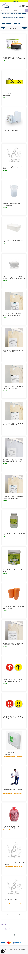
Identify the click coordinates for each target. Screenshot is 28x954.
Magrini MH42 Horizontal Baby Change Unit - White (13, 753)
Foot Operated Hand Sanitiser (12, 789)
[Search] (26, 10)
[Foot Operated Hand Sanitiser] (14, 777)
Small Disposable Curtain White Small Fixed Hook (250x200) (13, 460)
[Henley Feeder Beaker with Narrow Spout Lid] (14, 191)
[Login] (20, 5)
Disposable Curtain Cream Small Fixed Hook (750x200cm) (13, 497)
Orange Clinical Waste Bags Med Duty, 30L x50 (13, 607)
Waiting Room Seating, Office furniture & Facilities (14, 17)
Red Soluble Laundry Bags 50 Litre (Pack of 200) (12, 827)
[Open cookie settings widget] (3, 951)
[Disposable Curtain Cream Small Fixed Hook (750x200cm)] (14, 484)
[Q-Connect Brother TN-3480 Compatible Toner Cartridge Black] (14, 44)
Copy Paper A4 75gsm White (12, 130)
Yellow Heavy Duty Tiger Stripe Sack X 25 (13, 167)
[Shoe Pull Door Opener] (14, 887)
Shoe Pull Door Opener (10, 899)
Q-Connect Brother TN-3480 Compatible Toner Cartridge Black (14, 57)
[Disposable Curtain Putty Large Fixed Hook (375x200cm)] (14, 374)
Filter (3, 28)
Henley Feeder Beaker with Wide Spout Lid (13, 863)
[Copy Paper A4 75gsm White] (14, 118)
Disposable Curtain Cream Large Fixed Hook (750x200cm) (13, 424)
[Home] (27, 5)
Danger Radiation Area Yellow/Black (10, 94)
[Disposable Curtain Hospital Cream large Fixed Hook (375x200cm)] (14, 301)
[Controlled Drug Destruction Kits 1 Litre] (14, 520)
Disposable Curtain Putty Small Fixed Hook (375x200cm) (13, 643)
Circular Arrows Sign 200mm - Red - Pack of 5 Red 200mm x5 (13, 680)
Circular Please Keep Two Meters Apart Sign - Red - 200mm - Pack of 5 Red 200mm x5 (14, 717)
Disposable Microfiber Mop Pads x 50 (13, 241)
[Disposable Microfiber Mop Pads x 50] (14, 227)
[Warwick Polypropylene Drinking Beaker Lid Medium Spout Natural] (14, 264)
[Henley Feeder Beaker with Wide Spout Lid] (14, 850)
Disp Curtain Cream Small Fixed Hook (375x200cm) (13, 350)
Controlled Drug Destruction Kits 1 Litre (14, 534)
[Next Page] (19, 914)
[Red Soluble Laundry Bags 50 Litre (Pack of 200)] (14, 813)
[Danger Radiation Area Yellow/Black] (14, 81)
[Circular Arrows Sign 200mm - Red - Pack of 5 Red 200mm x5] (14, 667)
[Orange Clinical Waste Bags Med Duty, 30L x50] (14, 594)
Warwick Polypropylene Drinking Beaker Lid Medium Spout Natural (14, 277)
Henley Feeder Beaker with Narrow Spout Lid (12, 204)
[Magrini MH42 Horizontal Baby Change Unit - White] (14, 740)
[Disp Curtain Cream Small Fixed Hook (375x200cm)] (14, 337)
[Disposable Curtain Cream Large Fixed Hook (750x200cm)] (14, 411)
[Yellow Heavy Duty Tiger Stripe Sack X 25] (14, 154)
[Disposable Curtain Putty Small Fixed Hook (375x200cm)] (14, 630)
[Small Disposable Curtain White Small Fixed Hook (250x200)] (14, 447)
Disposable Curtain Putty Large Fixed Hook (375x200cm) (13, 387)
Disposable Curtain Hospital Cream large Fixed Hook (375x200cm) (12, 314)
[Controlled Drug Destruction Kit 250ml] (14, 557)
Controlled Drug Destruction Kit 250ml (13, 570)
